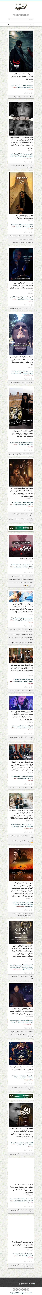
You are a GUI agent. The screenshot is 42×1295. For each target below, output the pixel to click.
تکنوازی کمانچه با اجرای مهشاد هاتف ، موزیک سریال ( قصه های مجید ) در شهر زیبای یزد (22, 433)
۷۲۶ (31, 308)
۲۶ (22, 691)
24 (21, 737)
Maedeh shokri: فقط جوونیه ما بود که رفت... (22, 242)
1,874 (30, 1210)
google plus (27, 93)
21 (21, 1031)
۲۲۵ (31, 97)
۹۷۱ (31, 454)
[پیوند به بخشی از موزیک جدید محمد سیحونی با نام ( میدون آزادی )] (21, 193)
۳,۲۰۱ (30, 382)
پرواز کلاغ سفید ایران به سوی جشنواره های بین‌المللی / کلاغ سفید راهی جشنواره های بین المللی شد (21, 287)
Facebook (32, 93)
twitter (29, 93)
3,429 (30, 788)
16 (21, 1210)
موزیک (15, 97)
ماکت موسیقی (12, 236)
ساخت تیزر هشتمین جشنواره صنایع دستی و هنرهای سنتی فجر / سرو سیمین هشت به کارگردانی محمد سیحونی (21, 1188)
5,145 (30, 836)
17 (21, 1087)
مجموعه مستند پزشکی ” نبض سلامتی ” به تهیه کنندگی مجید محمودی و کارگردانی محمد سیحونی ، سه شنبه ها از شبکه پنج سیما (21, 608)
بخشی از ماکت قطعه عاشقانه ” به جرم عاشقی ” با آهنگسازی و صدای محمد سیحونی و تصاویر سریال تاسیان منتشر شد (21, 492)
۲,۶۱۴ (30, 691)
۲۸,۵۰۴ (30, 576)
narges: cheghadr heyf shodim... (25, 239)
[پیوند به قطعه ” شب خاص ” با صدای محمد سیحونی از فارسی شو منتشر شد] (21, 1053)
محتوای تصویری (12, 454)
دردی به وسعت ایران (26, 558)
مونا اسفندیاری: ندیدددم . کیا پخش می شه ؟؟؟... (22, 634)
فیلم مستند (26, 631)
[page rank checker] (27, 1284)
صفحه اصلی (15, 576)
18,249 (30, 1031)
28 (21, 836)
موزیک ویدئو (12, 691)
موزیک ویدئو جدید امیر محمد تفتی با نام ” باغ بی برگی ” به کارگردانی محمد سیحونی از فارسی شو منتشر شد (21, 669)
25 (21, 914)
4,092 (30, 737)
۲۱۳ (31, 165)
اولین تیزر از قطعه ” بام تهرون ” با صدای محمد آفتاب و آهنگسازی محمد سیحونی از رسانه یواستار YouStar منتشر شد (22, 715)
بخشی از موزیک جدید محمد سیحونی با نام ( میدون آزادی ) (23, 217)
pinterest (25, 93)
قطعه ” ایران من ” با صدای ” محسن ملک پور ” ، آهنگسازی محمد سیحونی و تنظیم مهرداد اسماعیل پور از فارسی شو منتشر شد (21, 1132)
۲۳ (21, 576)
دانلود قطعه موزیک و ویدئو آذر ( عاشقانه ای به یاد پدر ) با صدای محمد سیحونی (22, 1245)
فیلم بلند (28, 167)
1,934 (30, 976)
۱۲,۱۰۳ (30, 514)
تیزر (14, 914)
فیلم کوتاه (12, 308)
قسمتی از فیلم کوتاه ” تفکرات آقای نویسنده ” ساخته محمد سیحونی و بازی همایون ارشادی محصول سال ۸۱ (21, 361)
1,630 (30, 1087)
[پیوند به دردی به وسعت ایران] (21, 546)
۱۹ (21, 629)
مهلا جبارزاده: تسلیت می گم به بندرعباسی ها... (22, 583)
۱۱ (22, 382)
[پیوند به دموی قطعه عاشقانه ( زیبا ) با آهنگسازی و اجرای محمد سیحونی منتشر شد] (21, 51)
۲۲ (22, 514)
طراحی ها (25, 915)
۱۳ (23, 454)
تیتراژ (14, 1154)
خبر (15, 308)
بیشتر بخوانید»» (27, 158)
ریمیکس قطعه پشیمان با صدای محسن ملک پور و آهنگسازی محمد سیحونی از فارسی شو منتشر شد (21, 1011)
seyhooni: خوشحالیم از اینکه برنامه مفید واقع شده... (21, 643)
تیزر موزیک (12, 737)
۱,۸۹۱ (31, 236)
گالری (32, 838)
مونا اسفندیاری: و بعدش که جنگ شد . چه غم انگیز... (21, 579)
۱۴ (22, 308)
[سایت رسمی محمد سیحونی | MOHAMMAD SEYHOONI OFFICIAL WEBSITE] (21, 12)
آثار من (18, 97)
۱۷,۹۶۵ (30, 629)
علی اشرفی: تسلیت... (26, 586)
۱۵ (22, 236)
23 (21, 788)
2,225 (30, 914)
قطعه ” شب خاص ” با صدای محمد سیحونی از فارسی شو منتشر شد (21, 1068)
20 (21, 1265)
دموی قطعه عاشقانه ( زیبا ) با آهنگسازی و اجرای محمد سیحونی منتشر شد (22, 76)
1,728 (30, 1154)
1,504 (30, 1265)
